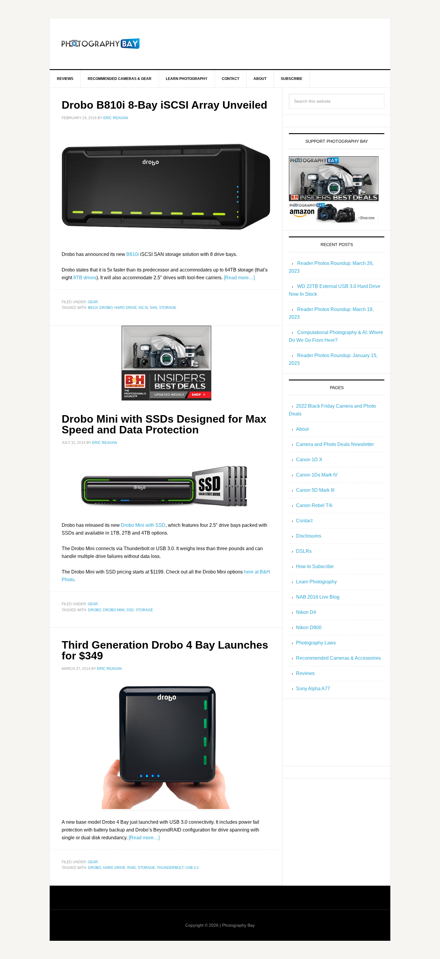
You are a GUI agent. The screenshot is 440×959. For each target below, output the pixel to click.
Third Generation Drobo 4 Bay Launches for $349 (165, 650)
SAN (153, 308)
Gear (93, 302)
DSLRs (304, 551)
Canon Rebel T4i (314, 505)
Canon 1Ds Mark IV (317, 474)
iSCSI (143, 308)
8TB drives (84, 277)
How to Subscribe (315, 566)
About (302, 429)
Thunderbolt (170, 868)
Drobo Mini (114, 610)
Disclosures (308, 535)
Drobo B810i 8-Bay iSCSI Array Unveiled (164, 105)
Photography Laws (316, 642)
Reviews (305, 673)
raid (131, 868)
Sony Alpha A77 (313, 688)
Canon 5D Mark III (315, 490)
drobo (106, 308)
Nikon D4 (306, 612)
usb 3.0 (192, 868)
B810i (132, 254)
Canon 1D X (309, 459)
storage (167, 308)
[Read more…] (239, 277)
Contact (304, 520)
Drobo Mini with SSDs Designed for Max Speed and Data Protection (164, 424)
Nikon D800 (308, 627)
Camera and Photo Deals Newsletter (335, 444)
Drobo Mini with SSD (143, 525)
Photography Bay (100, 43)
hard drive (125, 308)
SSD (130, 610)
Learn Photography (316, 581)
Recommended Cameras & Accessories (338, 658)
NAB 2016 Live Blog (317, 597)
